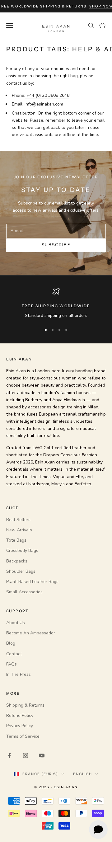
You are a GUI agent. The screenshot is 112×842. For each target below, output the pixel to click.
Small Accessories (24, 592)
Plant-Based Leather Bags (32, 582)
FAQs (11, 664)
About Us (15, 623)
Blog (10, 643)
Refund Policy (19, 715)
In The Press (18, 674)
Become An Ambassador (30, 633)
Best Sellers (18, 520)
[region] (56, 303)
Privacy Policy (19, 726)
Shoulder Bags (20, 571)
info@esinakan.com (44, 104)
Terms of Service (23, 736)
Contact (14, 654)
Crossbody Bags (22, 550)
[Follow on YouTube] (42, 755)
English (82, 774)
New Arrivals (19, 530)
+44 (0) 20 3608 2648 (47, 95)
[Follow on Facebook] (9, 755)
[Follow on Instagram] (25, 755)
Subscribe (56, 245)
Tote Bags (16, 540)
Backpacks (16, 561)
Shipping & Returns (25, 705)
